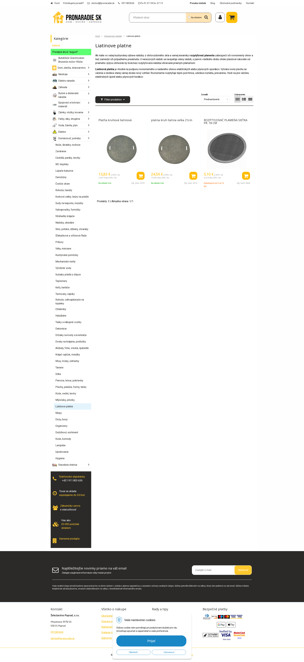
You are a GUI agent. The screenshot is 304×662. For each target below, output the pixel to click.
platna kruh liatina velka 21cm (171, 120)
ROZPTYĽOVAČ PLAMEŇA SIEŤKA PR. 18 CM (225, 121)
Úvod (57, 3)
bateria (56, 45)
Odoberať (243, 570)
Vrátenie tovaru (109, 632)
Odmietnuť (169, 652)
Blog (213, 3)
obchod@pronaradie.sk (102, 3)
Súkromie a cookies (112, 638)
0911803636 (128, 3)
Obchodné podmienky (231, 3)
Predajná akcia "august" (65, 51)
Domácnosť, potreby (113, 36)
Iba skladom (196, 17)
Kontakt (250, 3)
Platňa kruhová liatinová (115, 120)
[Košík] (232, 17)
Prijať (151, 641)
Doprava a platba (110, 621)
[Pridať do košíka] (141, 176)
